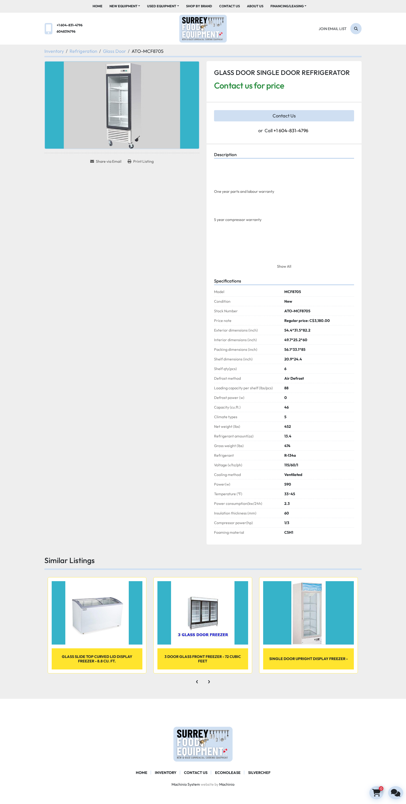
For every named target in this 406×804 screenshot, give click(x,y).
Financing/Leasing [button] (287, 6)
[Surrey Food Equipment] (203, 743)
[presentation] (197, 680)
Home (97, 6)
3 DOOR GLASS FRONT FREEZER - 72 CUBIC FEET (202, 658)
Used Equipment (161, 6)
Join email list (333, 28)
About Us (255, 6)
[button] (124, 6)
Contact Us (229, 6)
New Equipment (123, 6)
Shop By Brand (199, 6)
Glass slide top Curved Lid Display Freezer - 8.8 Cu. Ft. (97, 658)
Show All (284, 266)
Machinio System (186, 784)
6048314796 (66, 31)
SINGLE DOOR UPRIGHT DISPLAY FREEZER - (308, 658)
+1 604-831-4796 (69, 25)
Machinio (226, 784)
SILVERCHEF (259, 772)
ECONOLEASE (228, 772)
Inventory (165, 772)
